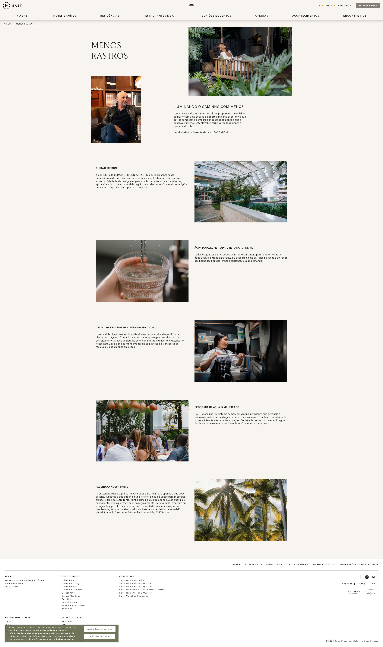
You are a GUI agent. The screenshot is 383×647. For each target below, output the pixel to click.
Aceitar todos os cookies (99, 629)
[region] (61, 633)
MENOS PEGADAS (25, 24)
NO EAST (8, 24)
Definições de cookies (100, 636)
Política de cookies (65, 639)
